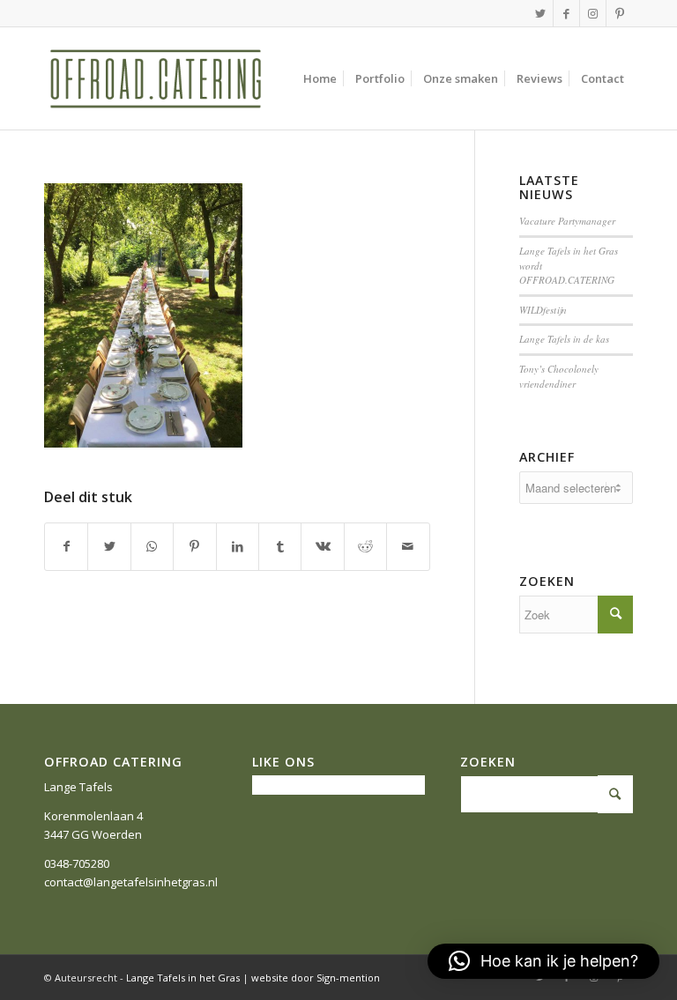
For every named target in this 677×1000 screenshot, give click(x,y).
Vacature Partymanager (567, 220)
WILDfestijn (543, 309)
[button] (543, 961)
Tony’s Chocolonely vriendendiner (559, 376)
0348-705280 (76, 863)
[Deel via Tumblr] (280, 546)
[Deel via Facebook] (66, 546)
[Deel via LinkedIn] (237, 546)
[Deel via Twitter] (109, 546)
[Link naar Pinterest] (619, 13)
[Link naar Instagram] (593, 13)
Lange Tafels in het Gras (183, 977)
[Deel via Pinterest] (194, 546)
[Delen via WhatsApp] (152, 546)
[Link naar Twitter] (540, 13)
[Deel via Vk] (322, 546)
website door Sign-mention (315, 977)
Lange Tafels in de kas (564, 338)
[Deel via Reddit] (365, 546)
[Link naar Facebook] (566, 13)
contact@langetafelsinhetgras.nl (131, 882)
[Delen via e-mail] (408, 546)
